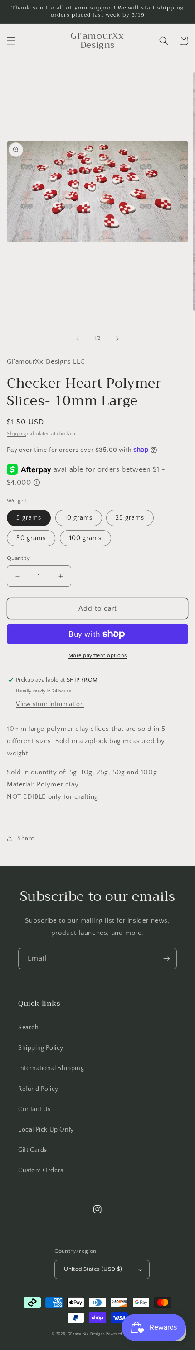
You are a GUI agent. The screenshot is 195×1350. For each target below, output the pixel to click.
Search (28, 1027)
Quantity (18, 558)
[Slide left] (78, 339)
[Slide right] (117, 339)
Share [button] (25, 838)
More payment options (97, 655)
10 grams (79, 517)
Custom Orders (40, 1170)
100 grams (85, 538)
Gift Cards (32, 1150)
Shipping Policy (40, 1048)
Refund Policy (38, 1089)
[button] (11, 41)
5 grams (28, 517)
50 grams (31, 538)
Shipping (16, 433)
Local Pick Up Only (46, 1129)
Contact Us (34, 1109)
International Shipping (51, 1068)
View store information (50, 704)
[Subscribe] (166, 958)
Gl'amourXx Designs (86, 1334)
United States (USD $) (93, 1269)
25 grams (130, 517)
